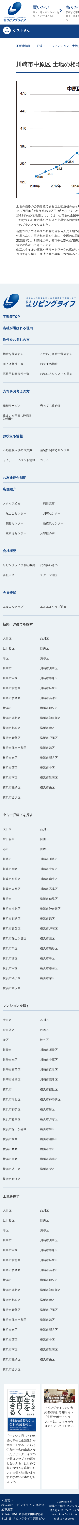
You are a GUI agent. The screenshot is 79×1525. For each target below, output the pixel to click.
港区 (6, 658)
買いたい (46, 11)
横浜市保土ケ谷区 (14, 747)
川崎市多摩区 (11, 698)
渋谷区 (44, 658)
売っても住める (50, 405)
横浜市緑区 (47, 727)
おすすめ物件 (49, 363)
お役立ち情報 (13, 436)
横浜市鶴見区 (49, 708)
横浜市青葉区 (11, 737)
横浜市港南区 (49, 777)
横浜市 (7, 708)
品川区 (44, 638)
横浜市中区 (47, 767)
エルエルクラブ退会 (53, 606)
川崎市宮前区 (11, 688)
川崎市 (7, 668)
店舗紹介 (9, 489)
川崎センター (50, 513)
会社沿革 (9, 575)
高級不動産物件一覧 (16, 373)
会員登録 (9, 592)
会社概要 (9, 551)
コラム (44, 460)
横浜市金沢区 (11, 797)
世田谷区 (9, 648)
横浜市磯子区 (11, 787)
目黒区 (44, 648)
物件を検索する (13, 354)
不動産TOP (11, 316)
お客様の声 (47, 533)
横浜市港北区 (11, 718)
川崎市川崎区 (49, 668)
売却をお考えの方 (16, 391)
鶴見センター (13, 523)
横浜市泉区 (10, 757)
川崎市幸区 (10, 678)
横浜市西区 (10, 767)
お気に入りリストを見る (56, 373)
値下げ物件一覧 (13, 363)
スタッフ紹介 (11, 503)
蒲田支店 (47, 503)
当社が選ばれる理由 (18, 328)
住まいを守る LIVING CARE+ (17, 417)
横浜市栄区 (47, 787)
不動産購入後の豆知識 (17, 450)
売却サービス (11, 405)
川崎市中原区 (49, 678)
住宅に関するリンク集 (54, 450)
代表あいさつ (49, 565)
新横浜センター (52, 523)
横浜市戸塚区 (49, 737)
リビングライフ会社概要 (19, 565)
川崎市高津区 (49, 698)
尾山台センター (14, 513)
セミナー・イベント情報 (19, 460)
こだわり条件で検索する (56, 354)
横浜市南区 (10, 777)
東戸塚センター (14, 533)
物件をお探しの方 (16, 339)
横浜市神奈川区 (50, 718)
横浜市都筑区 (11, 727)
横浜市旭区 (47, 747)
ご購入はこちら (21, 1438)
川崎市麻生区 (49, 688)
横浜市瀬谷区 (49, 757)
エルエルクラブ (13, 606)
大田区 (7, 638)
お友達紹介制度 (14, 477)
